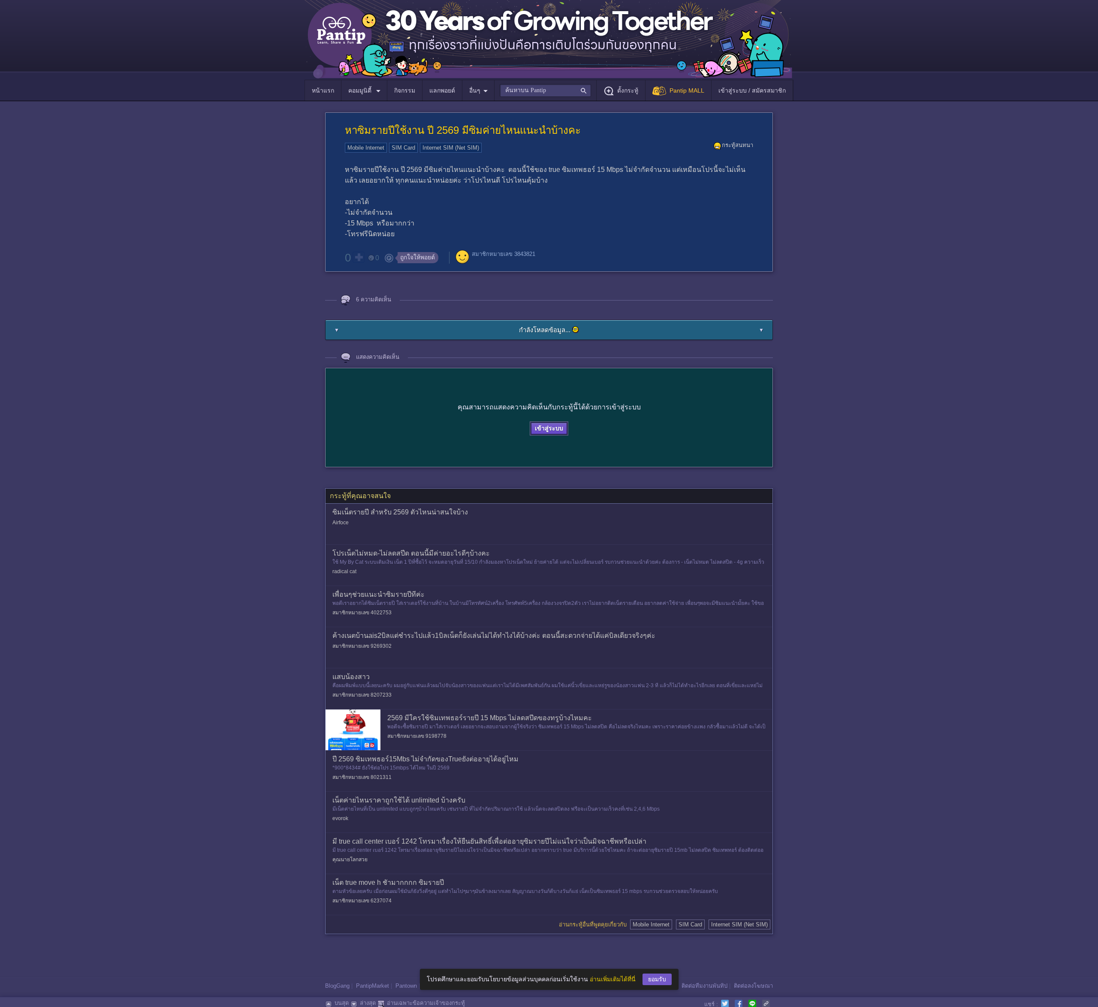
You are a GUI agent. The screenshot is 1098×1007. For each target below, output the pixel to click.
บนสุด (342, 1003)
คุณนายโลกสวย (350, 860)
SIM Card (403, 147)
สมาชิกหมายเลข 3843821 (503, 254)
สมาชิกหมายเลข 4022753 (362, 613)
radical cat (344, 571)
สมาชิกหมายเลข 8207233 (362, 695)
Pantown (406, 986)
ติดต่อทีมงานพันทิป (704, 986)
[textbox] (545, 90)
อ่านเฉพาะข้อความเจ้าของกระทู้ (426, 1003)
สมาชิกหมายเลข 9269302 (362, 646)
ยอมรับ (657, 979)
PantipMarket (372, 986)
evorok (340, 818)
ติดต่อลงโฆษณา (753, 986)
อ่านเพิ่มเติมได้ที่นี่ (613, 979)
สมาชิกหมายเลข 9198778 (416, 736)
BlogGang (337, 986)
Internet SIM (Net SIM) (450, 147)
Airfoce (340, 523)
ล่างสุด (368, 1003)
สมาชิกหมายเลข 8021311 (362, 777)
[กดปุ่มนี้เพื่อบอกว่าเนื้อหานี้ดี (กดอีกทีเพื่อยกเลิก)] (359, 257)
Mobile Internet (365, 147)
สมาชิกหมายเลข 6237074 (362, 901)
